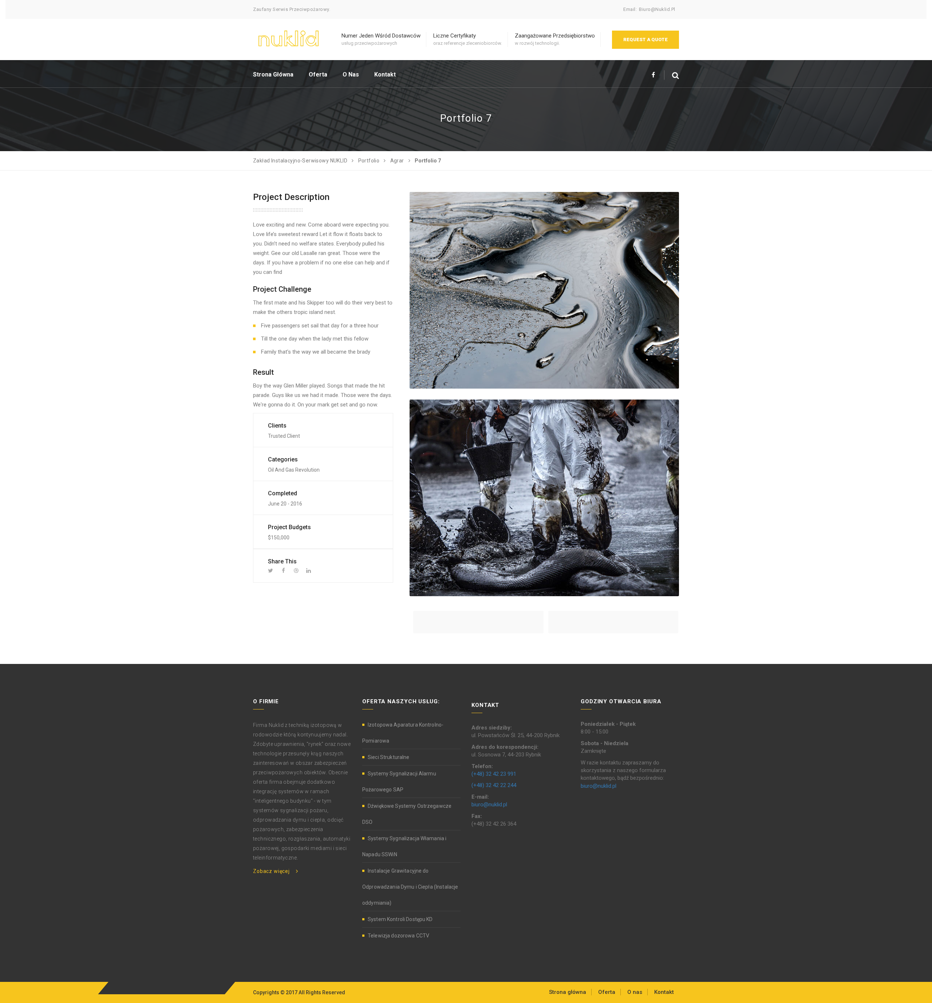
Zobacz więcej (271, 871)
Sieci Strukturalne (389, 757)
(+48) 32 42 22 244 (493, 785)
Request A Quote (645, 39)
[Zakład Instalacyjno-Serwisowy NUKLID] (288, 37)
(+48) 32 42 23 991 (493, 774)
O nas (351, 74)
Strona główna (273, 74)
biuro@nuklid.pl (657, 9)
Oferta (318, 74)
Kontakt (385, 74)
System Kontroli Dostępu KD (400, 919)
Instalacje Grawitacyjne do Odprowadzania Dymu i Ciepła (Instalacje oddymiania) (410, 887)
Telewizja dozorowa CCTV (398, 936)
